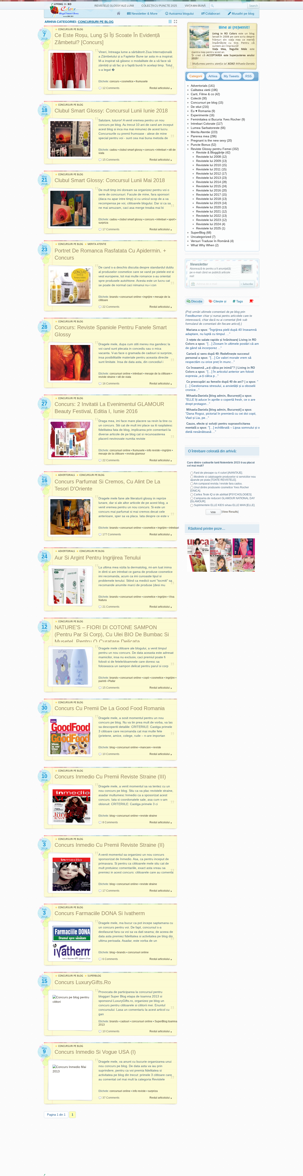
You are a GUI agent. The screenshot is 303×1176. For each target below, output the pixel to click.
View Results (230, 511)
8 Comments (110, 822)
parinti (102, 681)
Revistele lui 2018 (208, 199)
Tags (239, 301)
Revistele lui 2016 (208, 190)
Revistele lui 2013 (208, 177)
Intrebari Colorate (203, 123)
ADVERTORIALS (66, 475)
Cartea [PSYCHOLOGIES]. (223, 494)
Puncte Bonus (200, 144)
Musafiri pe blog (242, 13)
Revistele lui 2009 (208, 161)
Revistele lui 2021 (208, 211)
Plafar (111, 681)
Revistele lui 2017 (208, 194)
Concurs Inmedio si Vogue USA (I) (95, 1052)
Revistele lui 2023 (208, 220)
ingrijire (147, 296)
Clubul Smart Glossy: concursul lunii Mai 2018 (110, 180)
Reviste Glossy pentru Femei (211, 149)
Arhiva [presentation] (213, 76)
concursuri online (130, 296)
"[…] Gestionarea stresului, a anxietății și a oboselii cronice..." (221, 386)
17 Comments (110, 229)
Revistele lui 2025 (208, 228)
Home (118, 13)
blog (112, 747)
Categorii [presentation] (195, 76)
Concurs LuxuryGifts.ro (83, 982)
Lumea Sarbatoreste (205, 128)
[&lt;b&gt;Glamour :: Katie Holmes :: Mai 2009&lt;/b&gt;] (221, 540)
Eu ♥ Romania (201, 111)
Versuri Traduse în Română (210, 241)
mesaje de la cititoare (158, 373)
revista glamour (135, 453)
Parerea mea (200, 136)
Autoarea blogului (181, 13)
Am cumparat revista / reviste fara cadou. (218, 483)
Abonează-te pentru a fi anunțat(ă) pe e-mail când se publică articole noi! (210, 272)
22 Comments (110, 306)
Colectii (196, 98)
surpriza (103, 222)
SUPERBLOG (94, 975)
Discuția (196, 301)
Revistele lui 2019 (208, 203)
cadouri (124, 1021)
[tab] (196, 76)
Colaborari (212, 13)
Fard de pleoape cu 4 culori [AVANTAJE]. (218, 472)
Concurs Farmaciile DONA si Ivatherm (100, 913)
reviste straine (106, 376)
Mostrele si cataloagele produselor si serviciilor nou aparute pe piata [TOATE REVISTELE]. (223, 478)
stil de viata (124, 376)
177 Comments (111, 534)
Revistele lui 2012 (208, 173)
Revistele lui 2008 (208, 156)
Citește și (219, 301)
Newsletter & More (144, 13)
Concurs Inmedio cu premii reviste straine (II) (109, 845)
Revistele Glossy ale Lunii (114, 5)
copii (146, 677)
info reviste (153, 450)
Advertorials (199, 85)
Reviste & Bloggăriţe (210, 152)
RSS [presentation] (248, 76)
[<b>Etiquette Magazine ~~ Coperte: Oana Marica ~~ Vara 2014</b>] (221, 556)
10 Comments (110, 754)
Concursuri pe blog (204, 102)
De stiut (196, 106)
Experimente (200, 115)
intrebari (161, 149)
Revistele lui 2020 (208, 207)
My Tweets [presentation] (231, 76)
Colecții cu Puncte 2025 (159, 5)
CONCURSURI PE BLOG (70, 29)
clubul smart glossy (130, 149)
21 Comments (110, 606)
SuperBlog (198, 232)
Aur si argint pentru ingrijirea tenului (98, 558)
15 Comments (110, 159)
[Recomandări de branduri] (251, 301)
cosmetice (127, 81)
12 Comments (110, 88)
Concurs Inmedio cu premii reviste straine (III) (110, 777)
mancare (145, 747)
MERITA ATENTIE (97, 244)
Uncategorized (201, 236)
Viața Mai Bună (195, 5)
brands (114, 296)
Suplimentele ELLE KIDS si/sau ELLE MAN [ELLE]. (224, 505)
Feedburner (193, 315)
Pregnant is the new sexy (208, 140)
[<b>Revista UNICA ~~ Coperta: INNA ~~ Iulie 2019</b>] (198, 540)
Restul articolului (160, 88)
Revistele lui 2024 (208, 224)
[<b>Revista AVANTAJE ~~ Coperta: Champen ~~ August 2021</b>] (244, 540)
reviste (157, 747)
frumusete (142, 81)
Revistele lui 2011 (208, 169)
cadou (113, 149)
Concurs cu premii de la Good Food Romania (110, 708)
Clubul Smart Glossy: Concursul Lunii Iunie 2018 (111, 111)
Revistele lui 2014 (208, 182)
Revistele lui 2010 (208, 165)
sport (172, 219)
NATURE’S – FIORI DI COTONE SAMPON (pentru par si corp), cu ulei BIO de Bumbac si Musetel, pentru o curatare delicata (112, 634)
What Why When (202, 245)
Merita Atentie (200, 132)
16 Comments (110, 383)
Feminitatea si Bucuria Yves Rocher (216, 119)
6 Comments (110, 959)
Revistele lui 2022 (208, 215)
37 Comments (110, 1097)
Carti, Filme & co (202, 94)
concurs (114, 81)
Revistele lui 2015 (208, 186)
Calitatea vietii (200, 90)
